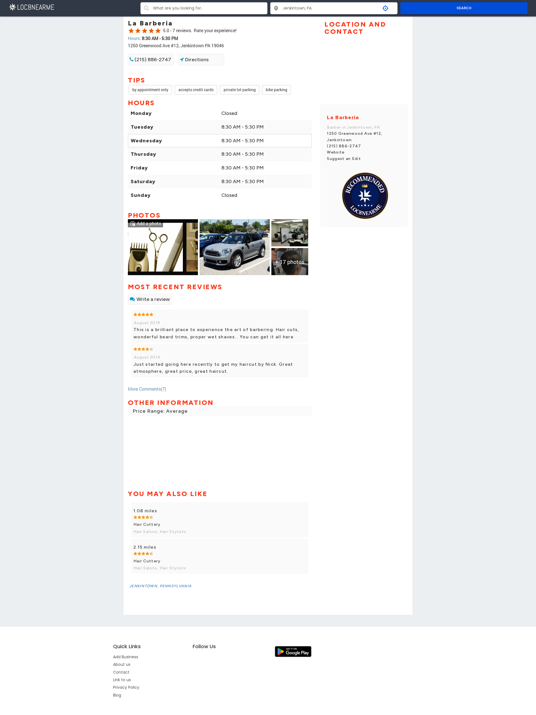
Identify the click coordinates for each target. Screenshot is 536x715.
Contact (121, 672)
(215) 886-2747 (152, 59)
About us (121, 664)
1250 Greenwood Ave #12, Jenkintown (354, 136)
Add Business (125, 657)
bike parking (276, 89)
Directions (196, 59)
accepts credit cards (196, 89)
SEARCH (464, 8)
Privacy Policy (126, 687)
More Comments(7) (147, 389)
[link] (163, 246)
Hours (134, 38)
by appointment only (150, 89)
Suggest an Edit (344, 158)
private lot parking (240, 89)
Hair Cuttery (147, 524)
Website (335, 152)
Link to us (122, 680)
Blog (117, 695)
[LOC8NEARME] (31, 7)
